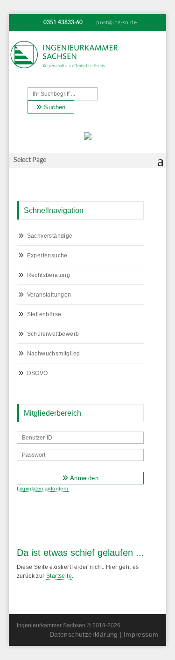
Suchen (54, 107)
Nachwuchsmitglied (53, 353)
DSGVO (37, 373)
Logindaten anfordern (43, 488)
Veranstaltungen (49, 294)
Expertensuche (47, 255)
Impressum (141, 634)
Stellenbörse (44, 314)
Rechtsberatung (48, 275)
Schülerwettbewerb (53, 334)
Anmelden (83, 478)
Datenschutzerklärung (83, 634)
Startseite (59, 576)
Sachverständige (50, 236)
